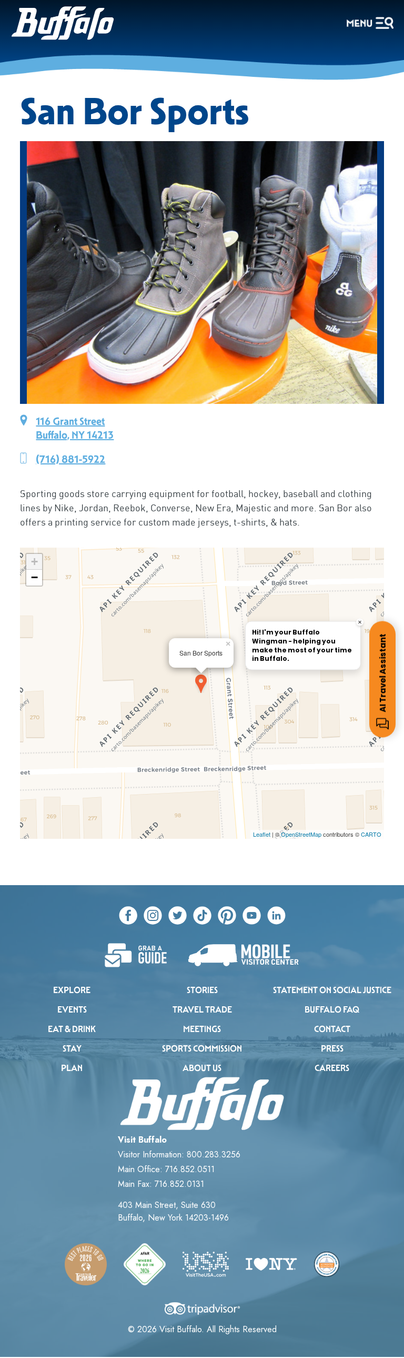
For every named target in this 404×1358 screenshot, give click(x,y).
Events (72, 1009)
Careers (332, 1068)
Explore (71, 990)
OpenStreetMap (301, 834)
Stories (202, 990)
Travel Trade (202, 1009)
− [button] (34, 577)
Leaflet (261, 834)
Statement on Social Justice (332, 990)
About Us (202, 1068)
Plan (72, 1068)
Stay (72, 1048)
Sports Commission (202, 1048)
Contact (332, 1029)
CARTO (371, 834)
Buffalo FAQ (332, 1009)
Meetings (202, 1029)
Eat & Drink (72, 1029)
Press (332, 1048)
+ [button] (34, 561)
